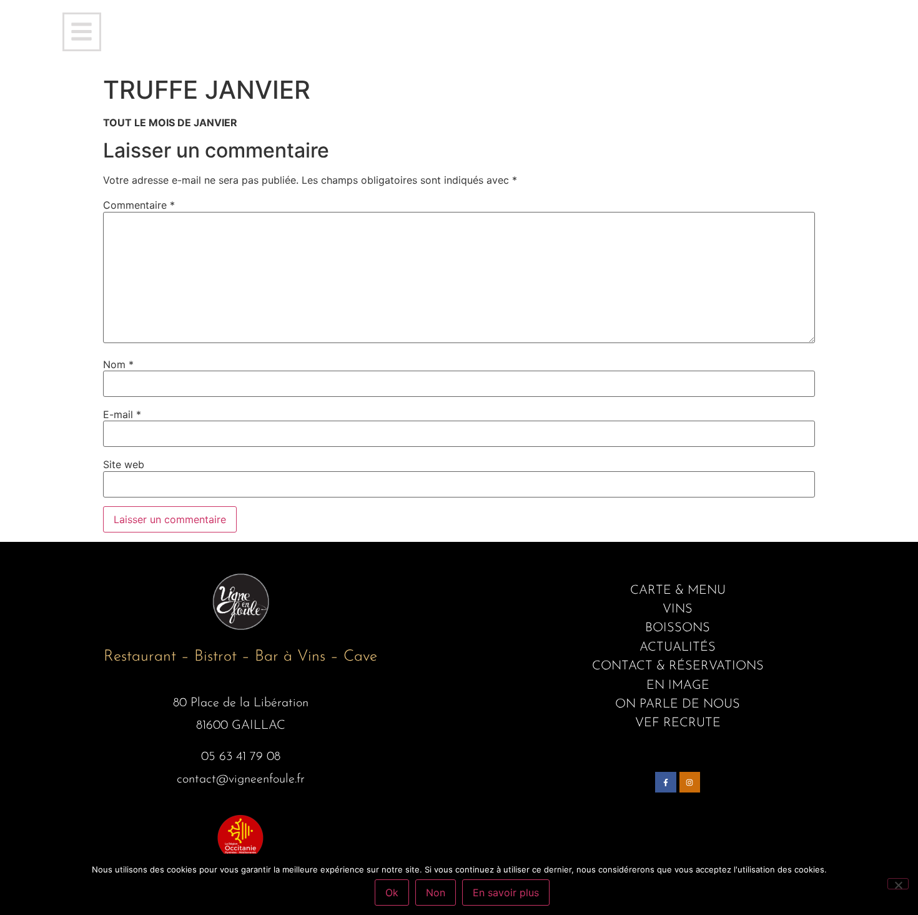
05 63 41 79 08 (240, 757)
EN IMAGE (677, 685)
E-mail (122, 414)
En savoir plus (506, 892)
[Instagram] (690, 782)
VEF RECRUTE (678, 723)
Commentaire (139, 205)
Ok (391, 892)
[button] (81, 31)
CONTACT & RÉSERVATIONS (678, 666)
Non (435, 892)
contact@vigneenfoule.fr (241, 779)
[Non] (898, 883)
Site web (123, 464)
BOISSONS (677, 628)
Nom (118, 364)
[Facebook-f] (665, 782)
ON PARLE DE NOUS (677, 704)
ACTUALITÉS (677, 647)
